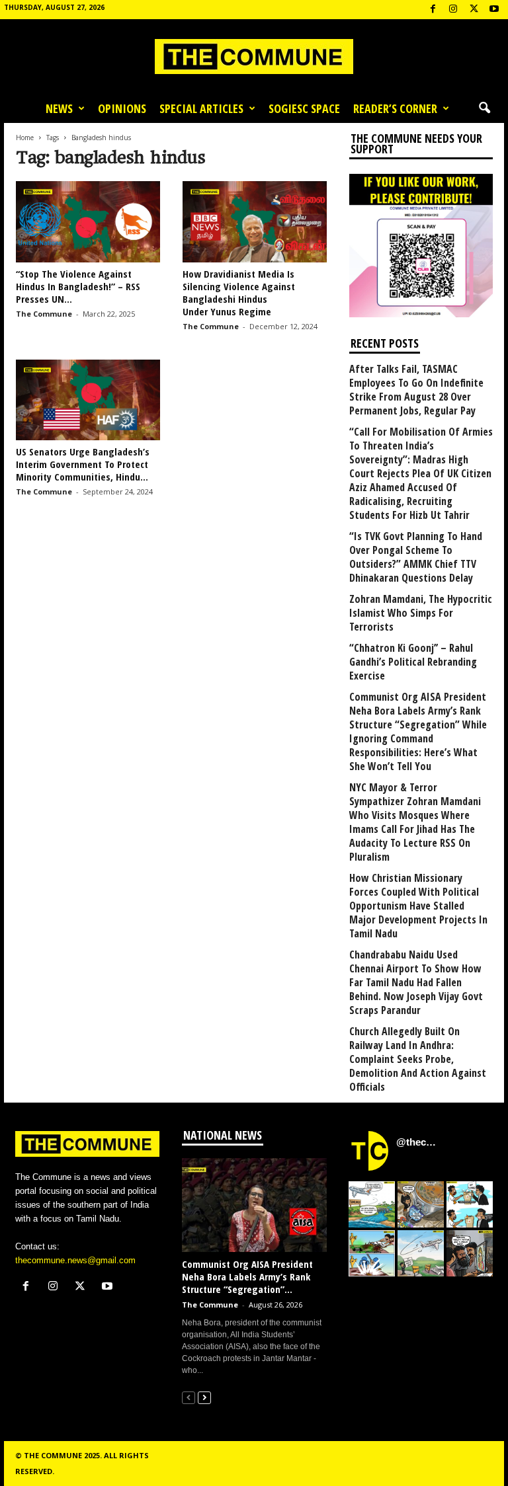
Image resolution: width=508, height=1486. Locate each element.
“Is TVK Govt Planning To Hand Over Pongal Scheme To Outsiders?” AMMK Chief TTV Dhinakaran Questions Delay (415, 557)
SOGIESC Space (304, 108)
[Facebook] (433, 9)
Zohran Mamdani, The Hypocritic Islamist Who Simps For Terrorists (420, 613)
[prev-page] (188, 1397)
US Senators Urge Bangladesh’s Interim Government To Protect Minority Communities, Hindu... (82, 464)
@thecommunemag (418, 1142)
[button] (484, 108)
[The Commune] (254, 56)
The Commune (44, 314)
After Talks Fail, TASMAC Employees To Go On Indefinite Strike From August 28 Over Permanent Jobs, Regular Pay (416, 390)
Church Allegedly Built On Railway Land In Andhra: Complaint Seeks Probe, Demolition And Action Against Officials (417, 1059)
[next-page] (204, 1397)
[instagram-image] (372, 1204)
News (59, 108)
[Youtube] (494, 9)
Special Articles (201, 108)
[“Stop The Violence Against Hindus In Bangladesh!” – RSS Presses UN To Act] (88, 221)
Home (25, 137)
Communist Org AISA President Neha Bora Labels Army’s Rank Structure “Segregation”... (247, 1276)
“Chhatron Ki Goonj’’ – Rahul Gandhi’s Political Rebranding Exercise (413, 662)
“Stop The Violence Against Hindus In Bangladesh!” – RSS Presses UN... (78, 286)
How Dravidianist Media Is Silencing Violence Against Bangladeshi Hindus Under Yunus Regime (239, 292)
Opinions (122, 108)
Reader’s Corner (395, 108)
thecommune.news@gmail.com (75, 1260)
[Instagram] (453, 9)
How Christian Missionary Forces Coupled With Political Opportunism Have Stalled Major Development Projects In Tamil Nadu (418, 906)
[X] (474, 9)
